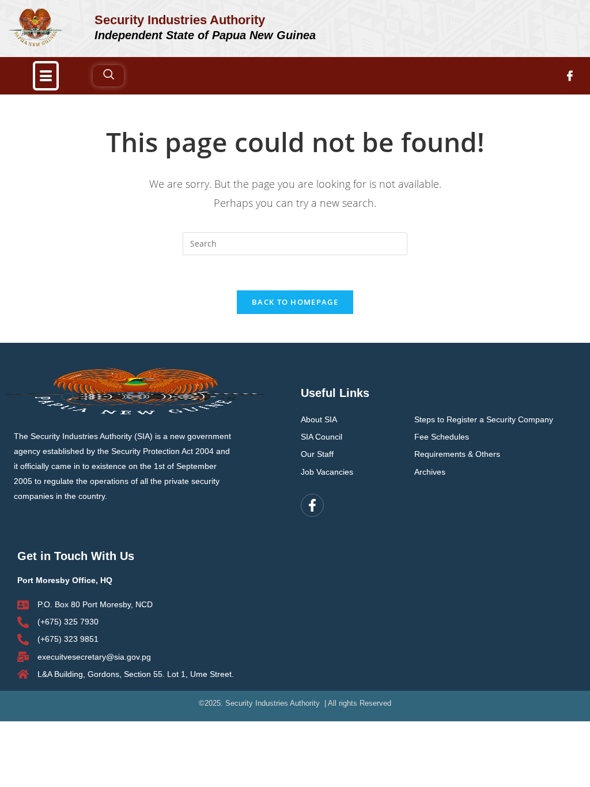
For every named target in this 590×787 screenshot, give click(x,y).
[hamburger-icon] (46, 75)
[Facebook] (569, 75)
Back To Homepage (295, 302)
